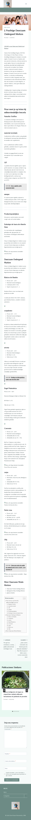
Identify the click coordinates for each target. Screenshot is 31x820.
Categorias (6, 796)
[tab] (12, 711)
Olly (9, 629)
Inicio (5, 792)
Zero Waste (7, 27)
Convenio (11, 623)
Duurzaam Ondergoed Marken (13, 615)
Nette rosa (11, 627)
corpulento (11, 618)
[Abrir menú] (26, 4)
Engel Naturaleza (12, 622)
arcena (10, 620)
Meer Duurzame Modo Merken (13, 631)
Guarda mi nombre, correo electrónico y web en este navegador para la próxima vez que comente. (16, 774)
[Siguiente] (27, 690)
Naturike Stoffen (12, 604)
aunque (10, 609)
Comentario (7, 729)
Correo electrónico (10, 761)
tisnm (7, 37)
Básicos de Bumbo (12, 616)
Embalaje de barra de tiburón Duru (16, 613)
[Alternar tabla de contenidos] (23, 598)
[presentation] (15, 680)
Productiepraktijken (13, 611)
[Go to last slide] (4, 690)
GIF (9, 607)
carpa (10, 625)
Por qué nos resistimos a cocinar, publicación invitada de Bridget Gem (9, 644)
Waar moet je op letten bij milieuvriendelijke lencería (12, 601)
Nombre (7, 754)
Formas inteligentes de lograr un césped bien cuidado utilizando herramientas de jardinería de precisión (15, 694)
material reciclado (12, 606)
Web (6, 768)
